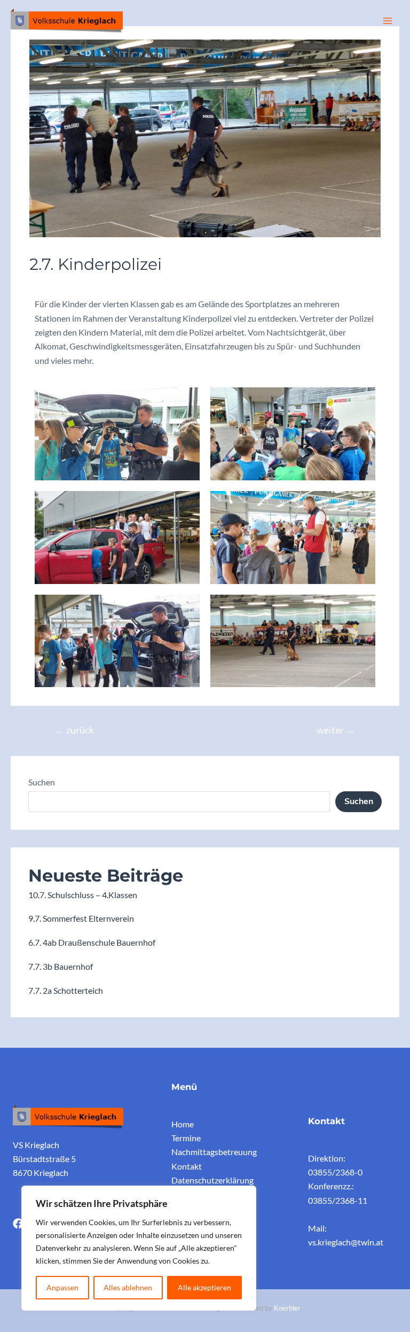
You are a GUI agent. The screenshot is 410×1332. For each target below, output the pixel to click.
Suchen (41, 782)
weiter (336, 730)
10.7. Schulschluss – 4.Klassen (82, 895)
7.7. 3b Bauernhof (60, 966)
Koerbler (287, 1308)
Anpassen (62, 1287)
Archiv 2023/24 (63, 286)
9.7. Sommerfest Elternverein (81, 918)
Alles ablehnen (128, 1287)
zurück (74, 730)
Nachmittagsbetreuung (214, 1152)
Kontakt (186, 1166)
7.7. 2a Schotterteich (65, 990)
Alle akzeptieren (204, 1287)
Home (182, 1124)
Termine (186, 1138)
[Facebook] (18, 1223)
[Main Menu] (387, 21)
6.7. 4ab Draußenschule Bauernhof (91, 942)
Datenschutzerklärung (212, 1180)
